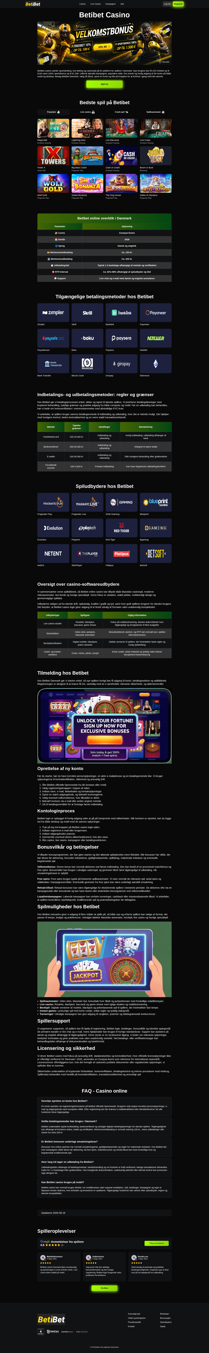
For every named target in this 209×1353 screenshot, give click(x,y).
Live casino (85, 112)
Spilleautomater (153, 112)
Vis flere (104, 1288)
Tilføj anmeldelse (156, 1243)
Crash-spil (119, 112)
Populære (51, 112)
